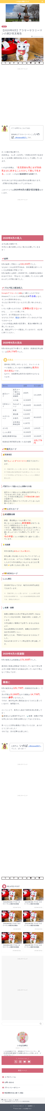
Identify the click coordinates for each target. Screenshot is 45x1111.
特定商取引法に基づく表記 (13, 1093)
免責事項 (30, 1106)
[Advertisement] (22, 93)
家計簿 (4, 26)
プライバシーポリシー (12, 1087)
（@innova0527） (21, 137)
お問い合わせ (9, 1082)
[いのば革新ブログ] (22, 21)
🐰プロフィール (10, 1077)
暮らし (10, 1099)
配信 (17, 317)
